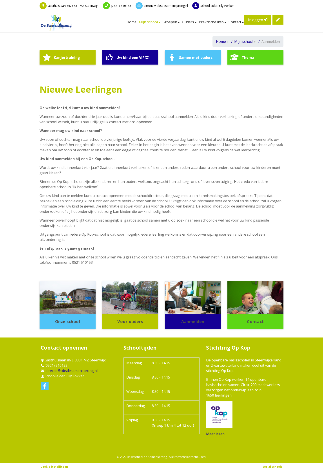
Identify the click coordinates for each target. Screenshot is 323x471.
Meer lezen (215, 433)
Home (131, 22)
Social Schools (272, 467)
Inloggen (256, 19)
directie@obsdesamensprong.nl (166, 6)
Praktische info (212, 22)
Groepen (170, 22)
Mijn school (149, 22)
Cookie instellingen (54, 467)
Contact (235, 22)
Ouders (188, 22)
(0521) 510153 (121, 6)
